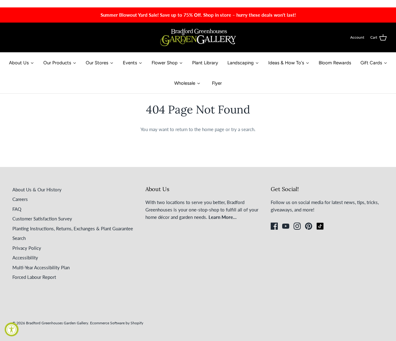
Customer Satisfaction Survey (42, 218)
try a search (242, 129)
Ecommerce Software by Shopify (116, 323)
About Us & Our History (37, 189)
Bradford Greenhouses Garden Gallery (57, 323)
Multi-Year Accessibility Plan (41, 267)
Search (19, 238)
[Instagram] (297, 226)
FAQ (16, 209)
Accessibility (25, 257)
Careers (20, 199)
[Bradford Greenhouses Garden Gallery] (198, 37)
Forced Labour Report (34, 277)
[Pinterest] (308, 226)
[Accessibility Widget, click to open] (12, 329)
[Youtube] (285, 226)
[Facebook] (274, 226)
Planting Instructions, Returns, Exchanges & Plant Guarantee (72, 228)
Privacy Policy (26, 248)
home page (213, 129)
